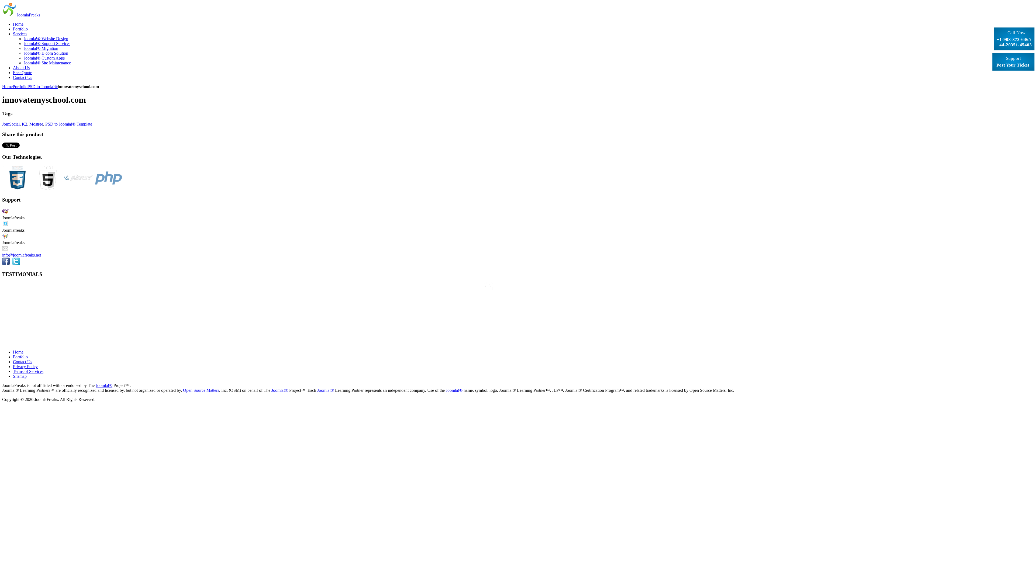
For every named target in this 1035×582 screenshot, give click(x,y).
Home (7, 86)
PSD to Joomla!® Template (68, 124)
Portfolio (20, 86)
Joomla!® (104, 385)
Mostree (36, 124)
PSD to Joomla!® (42, 86)
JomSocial (11, 124)
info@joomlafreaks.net (21, 255)
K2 (24, 124)
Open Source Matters (201, 390)
